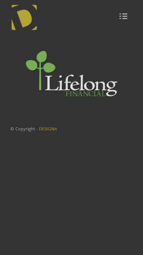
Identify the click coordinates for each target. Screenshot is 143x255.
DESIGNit (48, 129)
